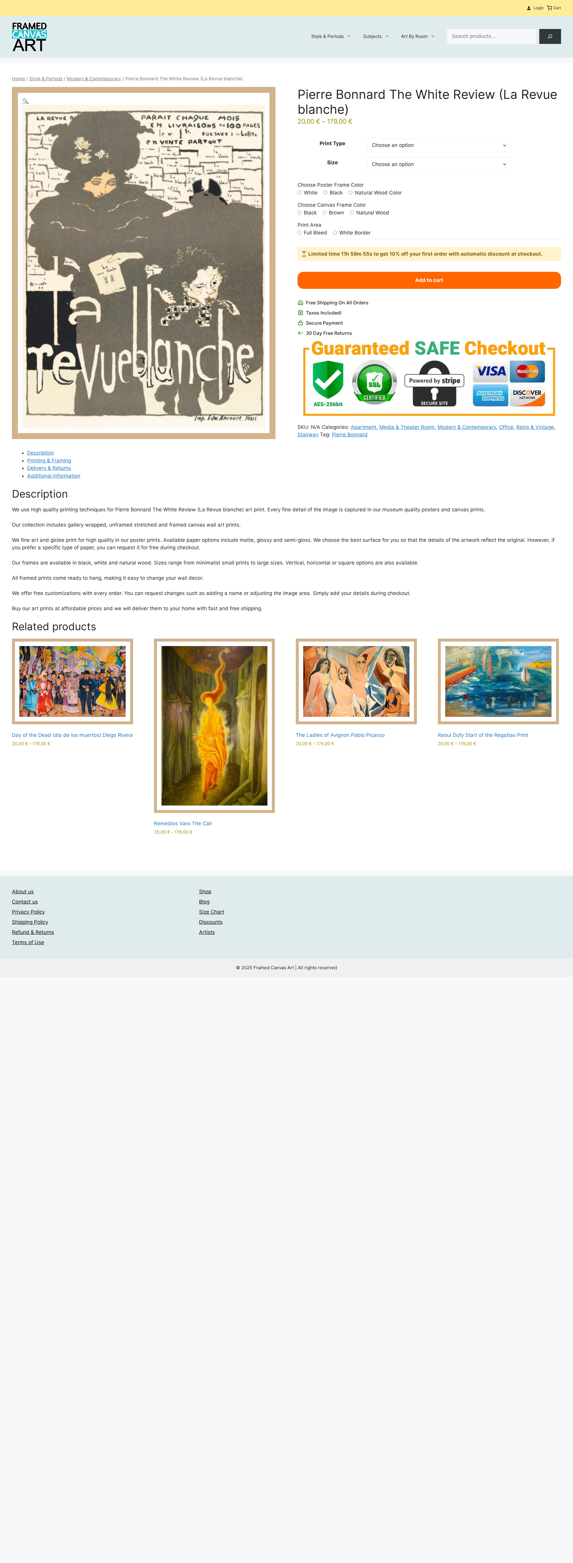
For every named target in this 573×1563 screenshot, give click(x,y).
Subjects (372, 36)
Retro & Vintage (535, 427)
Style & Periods (327, 36)
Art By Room (414, 36)
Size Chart (211, 912)
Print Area (309, 225)
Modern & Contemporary (94, 79)
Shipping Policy (30, 922)
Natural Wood (372, 213)
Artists (207, 932)
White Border (354, 233)
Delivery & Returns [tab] (49, 468)
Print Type (332, 143)
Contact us (25, 902)
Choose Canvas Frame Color (332, 205)
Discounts (211, 922)
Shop (205, 892)
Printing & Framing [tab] (49, 461)
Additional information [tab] (53, 476)
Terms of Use (28, 942)
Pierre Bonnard (350, 435)
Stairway (308, 435)
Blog (204, 902)
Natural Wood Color (377, 193)
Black (335, 193)
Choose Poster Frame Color (330, 185)
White (310, 193)
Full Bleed (314, 233)
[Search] (550, 36)
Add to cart (429, 280)
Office (506, 427)
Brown (335, 213)
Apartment (363, 427)
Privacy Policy (28, 912)
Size (332, 162)
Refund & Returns (33, 932)
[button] (25, 101)
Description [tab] (40, 453)
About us (23, 892)
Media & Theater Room (407, 427)
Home (18, 79)
